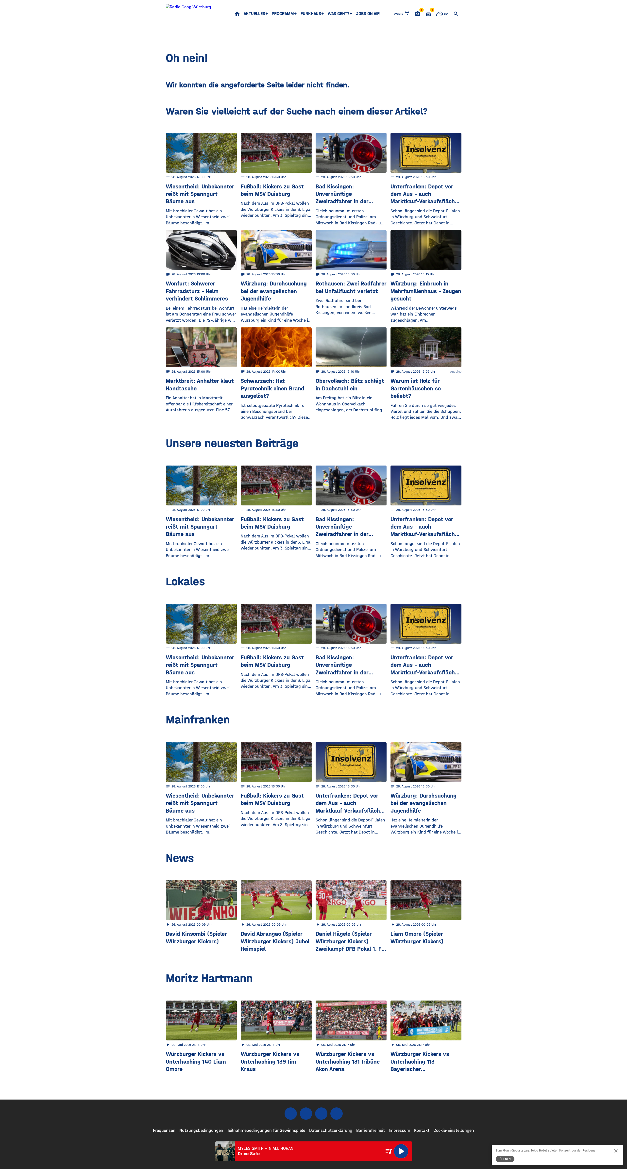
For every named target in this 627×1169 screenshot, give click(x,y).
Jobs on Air (368, 13)
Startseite (237, 14)
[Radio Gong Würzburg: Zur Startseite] (188, 13)
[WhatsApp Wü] (336, 1113)
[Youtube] (321, 1113)
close (616, 1151)
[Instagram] (306, 1113)
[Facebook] (291, 1113)
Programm (283, 13)
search (456, 14)
